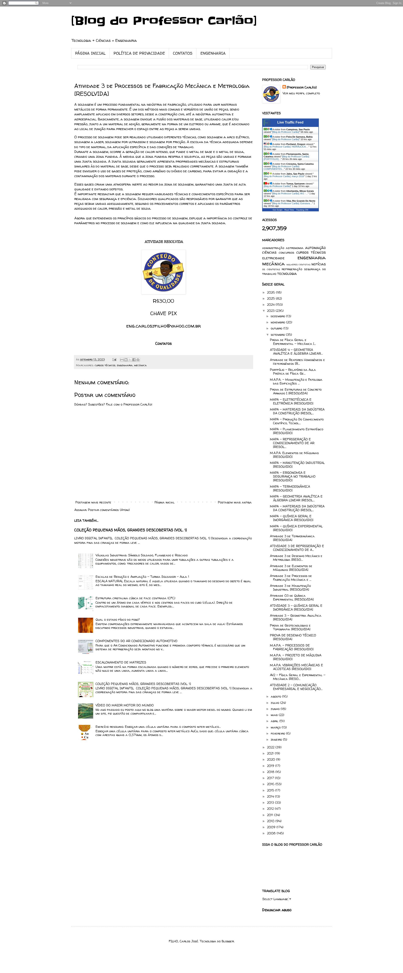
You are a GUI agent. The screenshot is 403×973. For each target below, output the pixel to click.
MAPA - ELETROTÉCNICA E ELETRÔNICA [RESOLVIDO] (291, 401)
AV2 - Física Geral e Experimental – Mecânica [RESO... (297, 677)
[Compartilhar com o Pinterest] (138, 360)
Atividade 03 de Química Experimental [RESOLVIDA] (292, 597)
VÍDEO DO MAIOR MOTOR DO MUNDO (125, 705)
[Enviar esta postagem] (114, 359)
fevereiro (278, 733)
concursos (286, 252)
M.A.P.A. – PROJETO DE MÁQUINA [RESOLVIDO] (295, 657)
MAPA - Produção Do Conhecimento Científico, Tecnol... (297, 421)
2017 (271, 778)
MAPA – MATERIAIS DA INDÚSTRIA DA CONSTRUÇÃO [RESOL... (297, 411)
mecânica (140, 365)
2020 (271, 759)
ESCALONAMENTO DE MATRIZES (121, 662)
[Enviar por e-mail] (122, 360)
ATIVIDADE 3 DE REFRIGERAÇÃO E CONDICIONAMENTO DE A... (297, 548)
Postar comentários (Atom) (109, 510)
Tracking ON (302, 210)
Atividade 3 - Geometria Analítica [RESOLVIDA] (295, 617)
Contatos (163, 343)
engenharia (125, 365)
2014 (271, 796)
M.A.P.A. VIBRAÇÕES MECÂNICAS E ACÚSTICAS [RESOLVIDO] (296, 667)
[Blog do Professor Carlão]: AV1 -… (290, 193)
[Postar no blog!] (126, 360)
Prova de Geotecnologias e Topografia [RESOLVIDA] (290, 627)
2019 (271, 766)
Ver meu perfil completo (301, 93)
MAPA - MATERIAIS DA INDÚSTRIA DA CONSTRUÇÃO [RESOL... (297, 508)
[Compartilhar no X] (130, 360)
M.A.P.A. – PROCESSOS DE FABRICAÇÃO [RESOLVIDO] (291, 647)
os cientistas (271, 269)
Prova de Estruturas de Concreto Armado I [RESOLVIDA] (296, 391)
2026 (271, 292)
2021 (271, 753)
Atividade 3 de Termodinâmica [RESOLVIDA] (292, 538)
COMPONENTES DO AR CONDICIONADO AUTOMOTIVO (136, 641)
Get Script (277, 210)
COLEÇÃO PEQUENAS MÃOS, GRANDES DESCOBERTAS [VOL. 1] (130, 530)
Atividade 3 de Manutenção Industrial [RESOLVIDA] (290, 587)
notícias (318, 264)
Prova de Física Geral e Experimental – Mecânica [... (293, 342)
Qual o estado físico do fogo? (118, 619)
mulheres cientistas (298, 264)
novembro (278, 322)
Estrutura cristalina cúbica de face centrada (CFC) (135, 598)
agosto (276, 696)
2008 (272, 833)
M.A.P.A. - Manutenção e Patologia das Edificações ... (296, 381)
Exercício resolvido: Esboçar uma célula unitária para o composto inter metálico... (158, 726)
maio (275, 715)
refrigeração (292, 269)
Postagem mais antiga (235, 502)
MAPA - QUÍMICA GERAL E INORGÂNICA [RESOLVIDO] (291, 518)
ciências (269, 252)
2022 (271, 747)
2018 (271, 772)
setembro (278, 334)
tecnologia (287, 273)
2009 (271, 827)
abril (275, 721)
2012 (271, 808)
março (276, 727)
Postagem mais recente (93, 502)
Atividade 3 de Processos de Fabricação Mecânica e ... (291, 578)
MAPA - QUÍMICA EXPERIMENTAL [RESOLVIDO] (296, 528)
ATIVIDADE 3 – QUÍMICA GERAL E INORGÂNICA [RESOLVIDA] (296, 607)
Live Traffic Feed (290, 122)
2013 (271, 802)
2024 (271, 304)
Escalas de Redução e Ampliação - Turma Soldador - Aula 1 (142, 576)
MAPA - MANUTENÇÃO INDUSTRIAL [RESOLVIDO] (297, 465)
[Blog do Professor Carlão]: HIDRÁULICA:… (286, 146)
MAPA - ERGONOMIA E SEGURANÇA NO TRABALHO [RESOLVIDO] (292, 476)
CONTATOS (182, 53)
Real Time (289, 210)
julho (275, 702)
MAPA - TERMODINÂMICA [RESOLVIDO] (290, 488)
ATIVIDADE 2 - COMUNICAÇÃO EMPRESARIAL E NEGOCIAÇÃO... (296, 687)
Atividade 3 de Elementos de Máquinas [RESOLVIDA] (291, 568)
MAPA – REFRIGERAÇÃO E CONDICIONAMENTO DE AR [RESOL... (292, 443)
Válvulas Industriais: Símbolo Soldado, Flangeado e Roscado (142, 555)
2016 (271, 784)
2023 (271, 310)
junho (276, 709)
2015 (271, 790)
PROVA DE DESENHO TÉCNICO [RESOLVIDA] (293, 637)
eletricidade (273, 258)
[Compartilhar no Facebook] (134, 360)
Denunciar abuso (276, 909)
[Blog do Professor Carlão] (164, 21)
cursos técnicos (105, 365)
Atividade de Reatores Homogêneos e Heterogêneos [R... (297, 362)
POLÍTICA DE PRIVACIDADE (139, 53)
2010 (271, 821)
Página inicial (164, 502)
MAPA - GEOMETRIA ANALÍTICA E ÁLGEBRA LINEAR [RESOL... (296, 498)
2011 (270, 815)
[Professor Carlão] (302, 87)
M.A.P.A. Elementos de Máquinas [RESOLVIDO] (294, 455)
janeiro (277, 739)
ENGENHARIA (213, 53)
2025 (271, 298)
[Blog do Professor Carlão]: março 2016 (284, 176)
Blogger (228, 941)
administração (273, 248)
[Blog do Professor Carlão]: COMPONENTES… (282, 167)
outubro (277, 328)
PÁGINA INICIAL (90, 53)
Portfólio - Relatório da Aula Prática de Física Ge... (293, 371)
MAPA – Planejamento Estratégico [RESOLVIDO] (296, 431)
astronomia (295, 248)
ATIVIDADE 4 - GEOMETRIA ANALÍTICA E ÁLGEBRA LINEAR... (296, 352)
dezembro (278, 316)
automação (315, 247)
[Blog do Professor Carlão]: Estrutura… (292, 203)
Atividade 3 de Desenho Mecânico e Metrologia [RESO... (296, 558)
